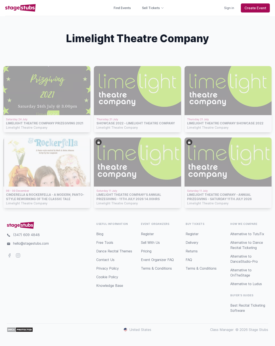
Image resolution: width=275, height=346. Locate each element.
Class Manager (222, 329)
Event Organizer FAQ (157, 260)
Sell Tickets (151, 8)
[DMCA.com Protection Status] (20, 329)
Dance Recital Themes (114, 251)
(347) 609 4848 (26, 235)
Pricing (146, 251)
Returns (192, 251)
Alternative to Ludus (246, 284)
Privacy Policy (107, 268)
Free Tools (104, 242)
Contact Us (105, 260)
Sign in (229, 8)
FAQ (189, 260)
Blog (99, 234)
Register (147, 234)
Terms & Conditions (156, 268)
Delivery (192, 242)
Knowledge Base (109, 285)
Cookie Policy (107, 277)
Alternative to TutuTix (247, 234)
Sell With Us (150, 242)
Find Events (122, 8)
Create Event (255, 8)
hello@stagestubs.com (31, 243)
